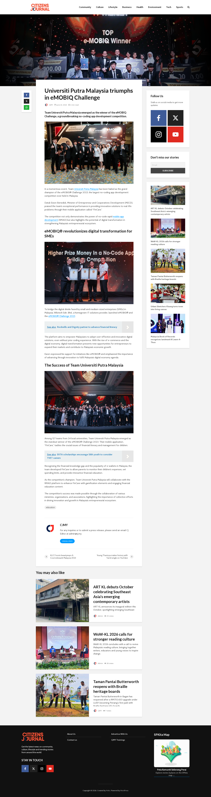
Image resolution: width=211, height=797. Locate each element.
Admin (100, 616)
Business (127, 7)
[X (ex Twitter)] (175, 118)
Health (140, 7)
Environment (154, 7)
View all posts (67, 541)
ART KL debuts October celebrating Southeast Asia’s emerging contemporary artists (113, 594)
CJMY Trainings (118, 740)
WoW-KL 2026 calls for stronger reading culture (114, 636)
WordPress (124, 790)
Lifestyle (112, 7)
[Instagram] (159, 134)
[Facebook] (159, 118)
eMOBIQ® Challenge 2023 (61, 316)
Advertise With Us (119, 734)
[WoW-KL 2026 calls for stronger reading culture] (62, 647)
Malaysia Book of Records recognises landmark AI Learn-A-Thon (166, 339)
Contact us (72, 740)
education (50, 507)
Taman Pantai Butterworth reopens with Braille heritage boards (116, 686)
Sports (179, 7)
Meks (108, 790)
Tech (168, 7)
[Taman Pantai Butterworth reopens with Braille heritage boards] (62, 695)
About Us (71, 734)
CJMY (51, 105)
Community (85, 7)
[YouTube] (175, 134)
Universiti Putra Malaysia (86, 189)
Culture (99, 7)
